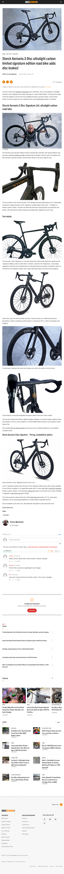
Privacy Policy (14, 452)
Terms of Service (23, 452)
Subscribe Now (32, 447)
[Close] (55, 420)
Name (12, 439)
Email (12, 431)
